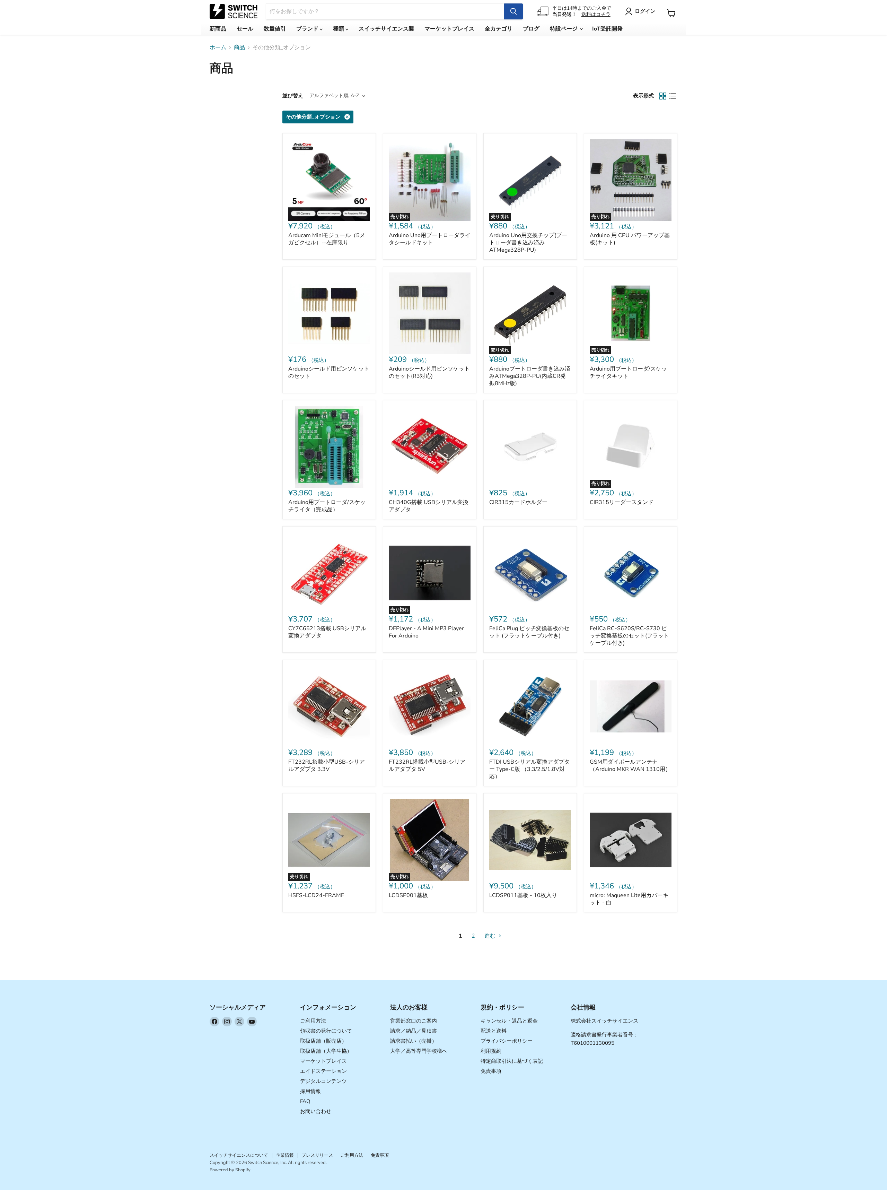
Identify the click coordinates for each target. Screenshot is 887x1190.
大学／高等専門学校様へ (418, 1051)
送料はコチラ (596, 14)
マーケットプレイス (449, 29)
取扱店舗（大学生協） (326, 1051)
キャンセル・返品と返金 (509, 1020)
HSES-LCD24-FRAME (316, 895)
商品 (239, 47)
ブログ (531, 29)
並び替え (292, 96)
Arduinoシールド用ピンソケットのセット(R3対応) (429, 372)
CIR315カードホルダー (518, 502)
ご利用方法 (313, 1020)
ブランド (308, 29)
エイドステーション (323, 1071)
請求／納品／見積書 (413, 1030)
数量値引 (275, 29)
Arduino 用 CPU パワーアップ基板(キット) (630, 239)
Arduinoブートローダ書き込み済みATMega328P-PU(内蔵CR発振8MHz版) (529, 376)
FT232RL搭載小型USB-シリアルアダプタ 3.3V (326, 765)
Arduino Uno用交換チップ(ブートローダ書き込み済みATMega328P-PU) (528, 243)
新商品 (218, 29)
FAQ (305, 1101)
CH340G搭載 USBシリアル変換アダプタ (428, 505)
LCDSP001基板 (408, 895)
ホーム (218, 47)
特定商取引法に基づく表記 (512, 1061)
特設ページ (564, 29)
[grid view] (663, 96)
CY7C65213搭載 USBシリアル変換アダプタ (327, 632)
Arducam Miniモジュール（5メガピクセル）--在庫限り (326, 239)
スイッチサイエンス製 (386, 29)
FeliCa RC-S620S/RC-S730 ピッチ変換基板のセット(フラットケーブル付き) (629, 636)
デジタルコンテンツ (323, 1081)
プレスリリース (317, 1155)
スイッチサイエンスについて (239, 1155)
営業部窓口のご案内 (413, 1020)
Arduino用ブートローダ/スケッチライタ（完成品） (327, 505)
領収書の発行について (326, 1030)
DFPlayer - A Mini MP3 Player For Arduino (426, 632)
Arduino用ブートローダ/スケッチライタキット (628, 372)
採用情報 (310, 1091)
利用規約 (491, 1051)
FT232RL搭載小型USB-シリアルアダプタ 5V (427, 765)
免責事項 (491, 1071)
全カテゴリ (498, 29)
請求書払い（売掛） (413, 1040)
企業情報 (285, 1155)
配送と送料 (494, 1030)
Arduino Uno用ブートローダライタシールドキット (430, 239)
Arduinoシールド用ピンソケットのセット (328, 372)
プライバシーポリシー (507, 1040)
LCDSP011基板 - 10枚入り (523, 895)
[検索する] (513, 11)
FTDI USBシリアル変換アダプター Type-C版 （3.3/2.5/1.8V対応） (529, 769)
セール (245, 29)
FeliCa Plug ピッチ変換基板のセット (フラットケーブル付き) (529, 632)
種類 (339, 29)
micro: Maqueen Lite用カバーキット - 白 (629, 899)
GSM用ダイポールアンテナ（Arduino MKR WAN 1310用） (630, 765)
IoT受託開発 (607, 29)
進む (490, 936)
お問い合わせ (315, 1111)
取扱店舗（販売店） (323, 1040)
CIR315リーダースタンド (621, 502)
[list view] (672, 96)
